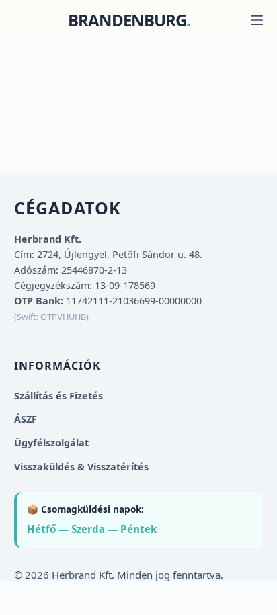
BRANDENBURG (127, 20)
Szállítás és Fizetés (58, 395)
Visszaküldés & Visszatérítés (81, 466)
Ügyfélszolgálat (51, 442)
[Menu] (257, 20)
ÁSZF (25, 419)
